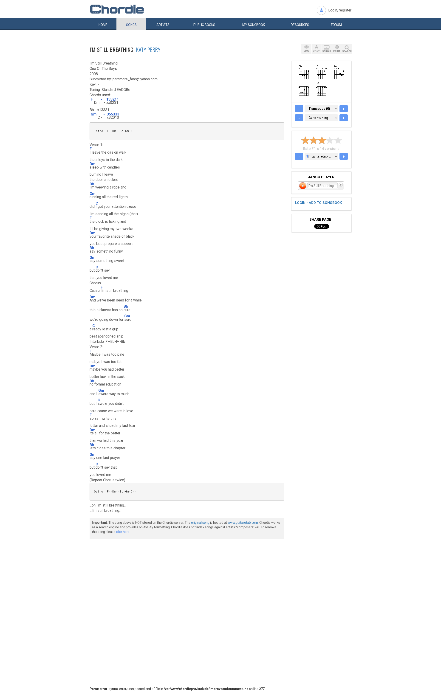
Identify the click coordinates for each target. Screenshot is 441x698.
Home (103, 25)
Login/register (339, 10)
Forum (336, 25)
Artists (163, 25)
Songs (131, 25)
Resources (300, 25)
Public (204, 25)
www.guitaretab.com (243, 522)
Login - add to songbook (318, 203)
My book (253, 25)
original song (200, 522)
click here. (123, 532)
